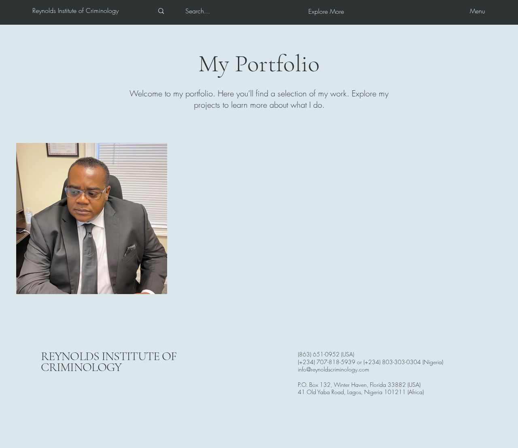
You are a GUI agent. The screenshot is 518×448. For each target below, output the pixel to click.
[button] (326, 11)
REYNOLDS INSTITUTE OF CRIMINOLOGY (108, 362)
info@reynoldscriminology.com (333, 369)
